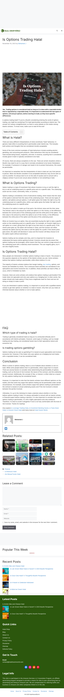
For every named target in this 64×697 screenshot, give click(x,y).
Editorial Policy (7, 649)
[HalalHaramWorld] (10, 30)
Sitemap (5, 646)
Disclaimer (5, 643)
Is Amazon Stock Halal (14, 410)
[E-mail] (6, 429)
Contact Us (6, 638)
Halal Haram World (41, 410)
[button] (57, 30)
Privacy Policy (7, 640)
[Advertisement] (32, 14)
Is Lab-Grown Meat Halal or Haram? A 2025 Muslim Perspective (31, 569)
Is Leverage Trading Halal (19, 408)
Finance (7, 469)
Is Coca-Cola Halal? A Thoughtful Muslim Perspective (28, 575)
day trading (47, 264)
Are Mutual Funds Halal (12, 474)
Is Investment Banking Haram (39, 408)
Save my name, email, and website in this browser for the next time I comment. (31, 522)
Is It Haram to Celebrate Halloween (22, 582)
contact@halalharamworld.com (12, 662)
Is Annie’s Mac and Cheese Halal (13, 566)
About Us (5, 635)
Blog (3, 632)
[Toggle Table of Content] (20, 132)
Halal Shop (6, 629)
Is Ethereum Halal (10, 471)
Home (12, 691)
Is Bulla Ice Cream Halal (18, 589)
